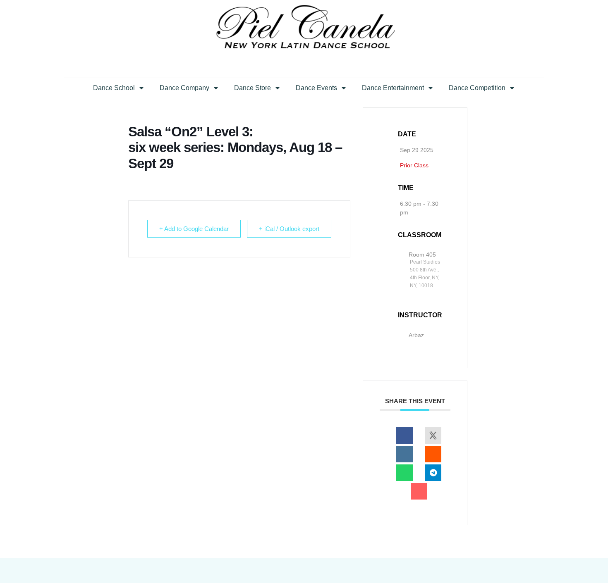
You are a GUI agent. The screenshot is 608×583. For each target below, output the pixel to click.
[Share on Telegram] (433, 472)
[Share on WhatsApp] (404, 472)
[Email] (419, 491)
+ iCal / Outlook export (289, 228)
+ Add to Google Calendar (194, 228)
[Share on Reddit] (433, 454)
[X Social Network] (433, 435)
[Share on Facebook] (404, 435)
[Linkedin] (404, 454)
